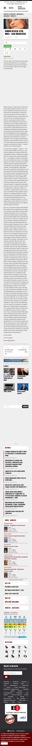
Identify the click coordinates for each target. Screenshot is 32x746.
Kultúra (8, 687)
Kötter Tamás (7, 534)
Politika (6, 702)
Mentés (8, 46)
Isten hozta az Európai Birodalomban (14, 536)
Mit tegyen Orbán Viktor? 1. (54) (14, 590)
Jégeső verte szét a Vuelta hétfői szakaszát (15, 472)
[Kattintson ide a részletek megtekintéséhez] (6, 529)
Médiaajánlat (20, 731)
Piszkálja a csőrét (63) (11, 587)
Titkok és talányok (16, 694)
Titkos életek (7, 391)
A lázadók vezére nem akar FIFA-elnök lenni (14, 512)
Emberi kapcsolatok (19, 687)
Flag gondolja (21, 698)
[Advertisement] (16, 87)
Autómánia (25, 685)
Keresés (25, 406)
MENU (11, 8)
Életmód (16, 683)
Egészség (6, 681)
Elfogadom (4, 743)
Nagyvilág (25, 689)
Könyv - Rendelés (10, 520)
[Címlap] (22, 7)
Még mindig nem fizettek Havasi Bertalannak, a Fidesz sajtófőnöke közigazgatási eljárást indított (15, 504)
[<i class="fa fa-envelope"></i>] (6, 677)
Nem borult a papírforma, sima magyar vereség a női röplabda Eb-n (16, 486)
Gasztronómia (7, 698)
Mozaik (22, 696)
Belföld (26, 694)
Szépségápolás (8, 693)
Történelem (19, 693)
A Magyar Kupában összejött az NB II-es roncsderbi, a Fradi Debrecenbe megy (16, 454)
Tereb (13, 702)
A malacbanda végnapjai (21, 377)
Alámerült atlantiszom (10, 700)
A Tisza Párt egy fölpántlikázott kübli (8, 378)
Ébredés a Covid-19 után (11, 546)
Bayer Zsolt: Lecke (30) (12, 594)
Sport (19, 702)
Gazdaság (10, 696)
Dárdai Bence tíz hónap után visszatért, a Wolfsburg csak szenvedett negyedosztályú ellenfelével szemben (13, 463)
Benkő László (7, 567)
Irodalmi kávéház (16, 691)
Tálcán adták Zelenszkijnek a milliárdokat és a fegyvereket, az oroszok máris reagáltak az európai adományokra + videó (16, 495)
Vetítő (22, 683)
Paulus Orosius (8, 555)
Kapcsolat (11, 731)
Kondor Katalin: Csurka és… (9, 352)
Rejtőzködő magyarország (11, 689)
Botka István (7, 544)
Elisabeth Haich (8, 523)
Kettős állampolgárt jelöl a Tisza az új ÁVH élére (15, 479)
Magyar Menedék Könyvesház (16, 579)
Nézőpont (15, 681)
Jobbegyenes (13, 685)
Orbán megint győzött (21, 392)
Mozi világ (22, 700)
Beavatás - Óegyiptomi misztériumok (14, 525)
